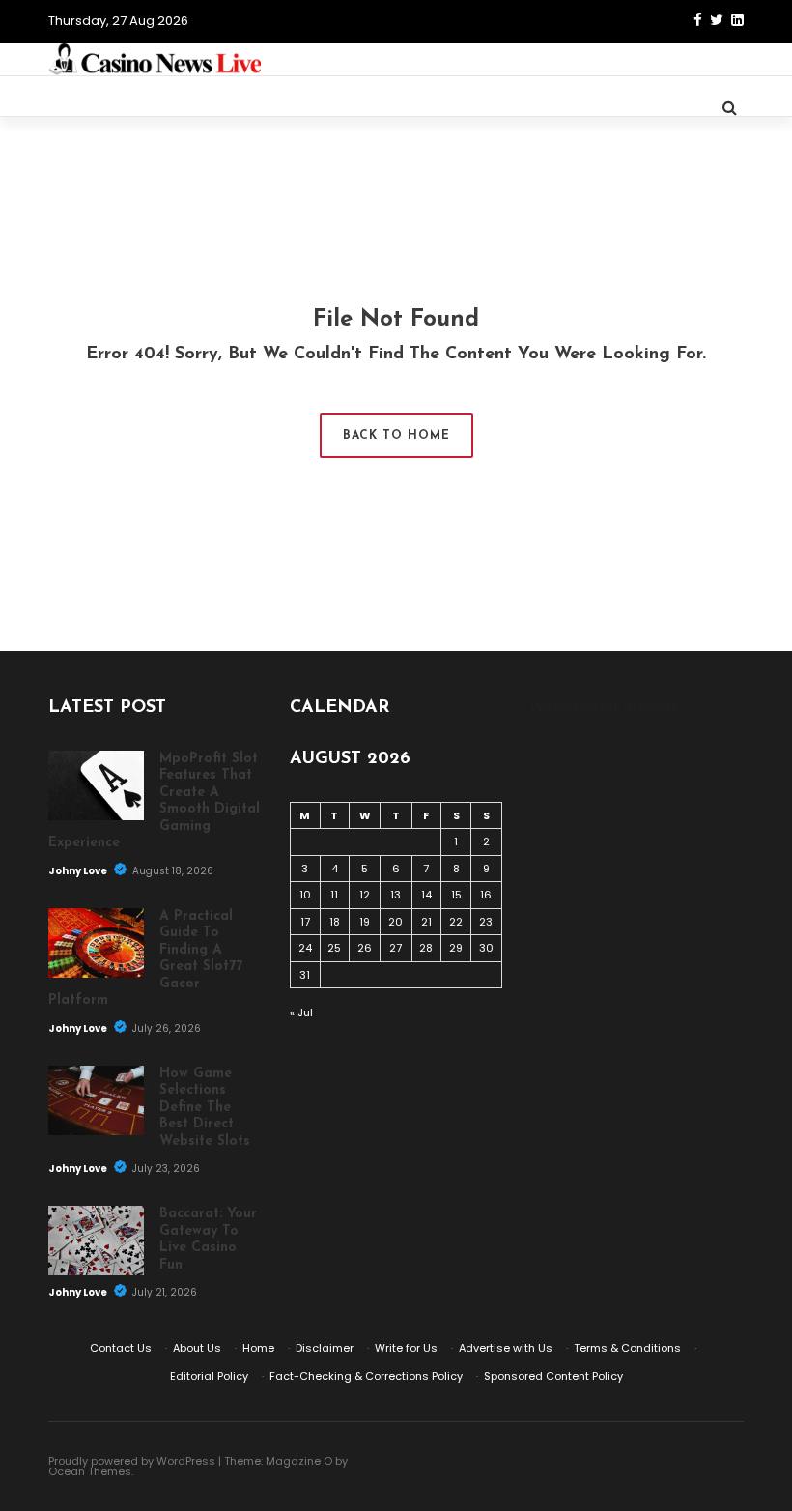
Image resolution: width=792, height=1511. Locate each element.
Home (258, 1347)
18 (334, 921)
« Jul (301, 1012)
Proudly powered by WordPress (131, 1460)
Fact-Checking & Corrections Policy (366, 1375)
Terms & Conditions (627, 1347)
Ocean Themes (89, 1471)
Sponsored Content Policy (553, 1375)
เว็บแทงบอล (650, 707)
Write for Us (406, 1347)
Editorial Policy (209, 1375)
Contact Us (121, 1347)
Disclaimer (325, 1347)
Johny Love (78, 871)
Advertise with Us (505, 1347)
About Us (197, 1347)
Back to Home (396, 436)
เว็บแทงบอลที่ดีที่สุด (575, 707)
